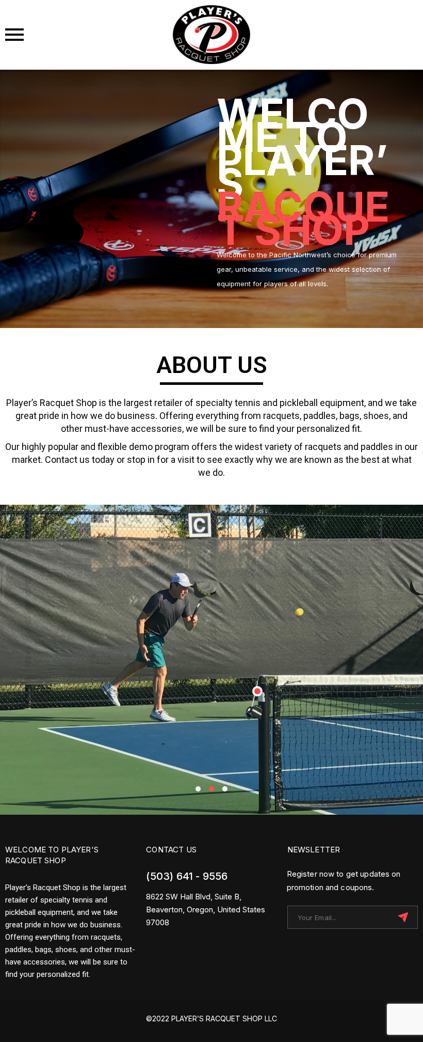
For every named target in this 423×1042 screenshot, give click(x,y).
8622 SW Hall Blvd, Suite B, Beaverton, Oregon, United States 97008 (205, 909)
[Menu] (74, 34)
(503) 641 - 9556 (186, 876)
